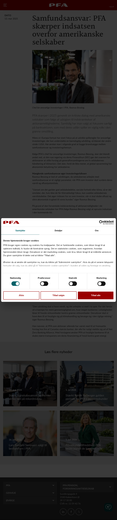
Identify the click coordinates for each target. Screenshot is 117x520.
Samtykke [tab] (20, 230)
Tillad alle (95, 295)
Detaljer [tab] (58, 230)
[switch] (44, 283)
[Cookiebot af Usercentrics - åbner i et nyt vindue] (101, 222)
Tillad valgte (58, 295)
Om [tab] (96, 230)
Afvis (21, 295)
